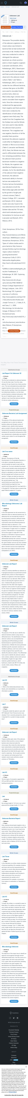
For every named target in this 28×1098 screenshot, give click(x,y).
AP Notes (13, 1038)
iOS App (14, 1045)
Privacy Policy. (12, 1092)
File (3, 32)
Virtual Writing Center (14, 1036)
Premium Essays (13, 1032)
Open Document (5, 27)
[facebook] (10, 1019)
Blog (14, 1062)
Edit (7, 32)
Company (13, 1055)
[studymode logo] (9, 3)
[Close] (26, 1067)
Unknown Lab (15, 16)
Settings (17, 32)
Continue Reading (14, 331)
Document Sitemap (14, 1030)
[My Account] (26, 3)
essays (8, 7)
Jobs (11, 1060)
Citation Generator (14, 1043)
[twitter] (14, 1019)
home (2, 7)
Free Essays (13, 1034)
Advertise (13, 1057)
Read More (14, 404)
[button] (2, 2)
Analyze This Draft (17, 27)
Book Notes (14, 1041)
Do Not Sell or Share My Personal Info (14, 1095)
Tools (11, 32)
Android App (13, 1047)
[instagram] (17, 1019)
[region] (14, 1081)
